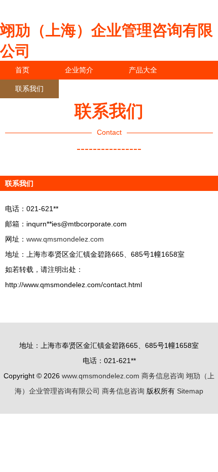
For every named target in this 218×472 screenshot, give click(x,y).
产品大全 (143, 70)
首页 (22, 70)
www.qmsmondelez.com (65, 239)
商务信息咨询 (162, 376)
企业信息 (93, 89)
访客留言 (157, 89)
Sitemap (190, 391)
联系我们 (29, 89)
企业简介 (79, 70)
